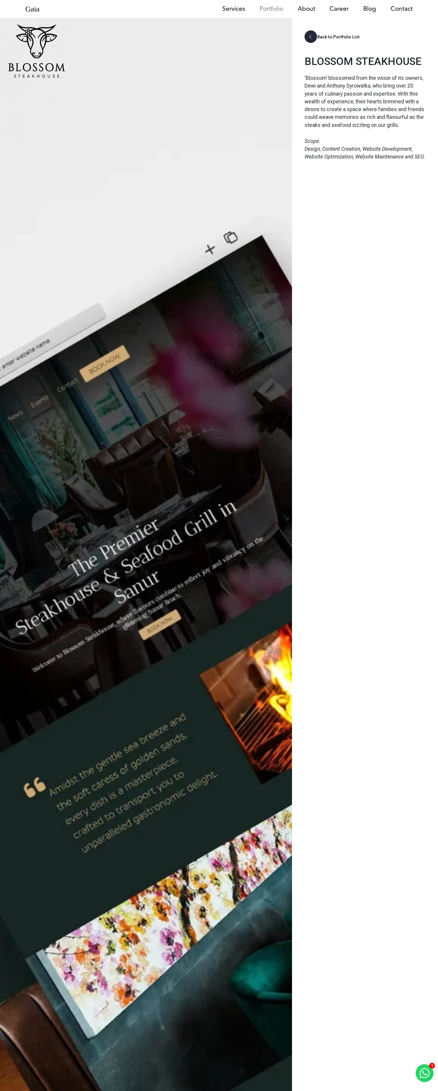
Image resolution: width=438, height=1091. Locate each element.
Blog (369, 9)
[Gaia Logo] (32, 8)
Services (233, 9)
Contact (402, 9)
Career (339, 9)
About (306, 9)
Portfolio (271, 9)
